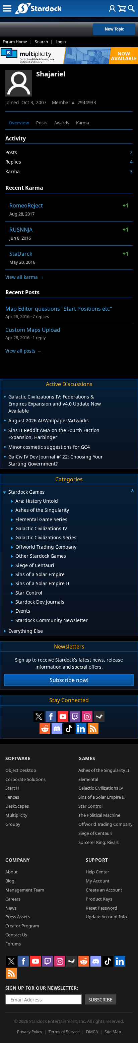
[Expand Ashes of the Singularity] (12, 510)
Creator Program (22, 926)
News (10, 908)
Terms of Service (64, 1032)
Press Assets (17, 917)
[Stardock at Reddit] (45, 729)
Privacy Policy (29, 1032)
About (11, 872)
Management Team (24, 890)
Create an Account (104, 890)
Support (97, 860)
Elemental (88, 779)
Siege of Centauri (95, 833)
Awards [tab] (61, 123)
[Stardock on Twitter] (39, 717)
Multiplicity (16, 815)
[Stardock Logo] (38, 8)
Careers (12, 899)
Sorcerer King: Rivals (98, 842)
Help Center (97, 872)
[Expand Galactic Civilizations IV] (12, 529)
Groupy (12, 824)
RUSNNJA (20, 229)
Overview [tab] (19, 123)
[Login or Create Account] (112, 8)
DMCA (92, 1032)
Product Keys (99, 899)
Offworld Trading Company (105, 824)
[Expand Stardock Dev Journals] (12, 602)
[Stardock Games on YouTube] (63, 717)
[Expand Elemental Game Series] (12, 520)
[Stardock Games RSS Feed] (93, 729)
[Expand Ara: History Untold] (12, 501)
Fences (12, 797)
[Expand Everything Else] (5, 631)
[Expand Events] (12, 611)
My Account (98, 881)
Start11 (12, 788)
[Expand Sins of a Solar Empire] (12, 574)
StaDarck (20, 253)
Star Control (90, 806)
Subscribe (100, 999)
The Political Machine (99, 815)
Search (41, 42)
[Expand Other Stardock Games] (12, 556)
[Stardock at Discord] (57, 729)
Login (61, 42)
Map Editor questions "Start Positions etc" (58, 308)
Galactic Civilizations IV (100, 788)
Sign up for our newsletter (41, 988)
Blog (9, 881)
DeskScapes (17, 806)
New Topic (114, 29)
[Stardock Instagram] (87, 717)
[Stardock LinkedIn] (81, 729)
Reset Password (101, 908)
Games (86, 758)
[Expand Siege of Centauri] (12, 565)
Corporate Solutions (25, 779)
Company (17, 860)
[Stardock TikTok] (69, 729)
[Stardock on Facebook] (51, 717)
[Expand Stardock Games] (4, 492)
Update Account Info (106, 917)
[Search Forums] (131, 8)
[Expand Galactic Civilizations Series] (12, 538)
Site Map (113, 1032)
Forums (13, 944)
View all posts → (23, 351)
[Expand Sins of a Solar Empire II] (12, 584)
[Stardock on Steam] (99, 717)
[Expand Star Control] (12, 593)
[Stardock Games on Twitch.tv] (75, 717)
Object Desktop (20, 770)
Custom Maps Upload (32, 329)
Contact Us (16, 935)
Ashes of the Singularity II (103, 770)
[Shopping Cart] (122, 8)
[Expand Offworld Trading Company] (12, 547)
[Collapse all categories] (132, 490)
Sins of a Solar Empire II (101, 797)
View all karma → (24, 277)
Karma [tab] (82, 123)
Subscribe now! (69, 680)
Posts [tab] (41, 123)
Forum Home (15, 42)
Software (17, 758)
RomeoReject (26, 205)
